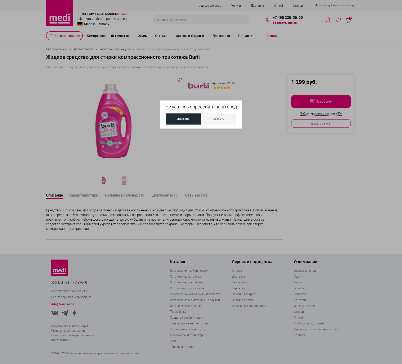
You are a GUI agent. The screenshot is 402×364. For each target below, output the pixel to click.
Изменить (183, 118)
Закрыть (218, 118)
